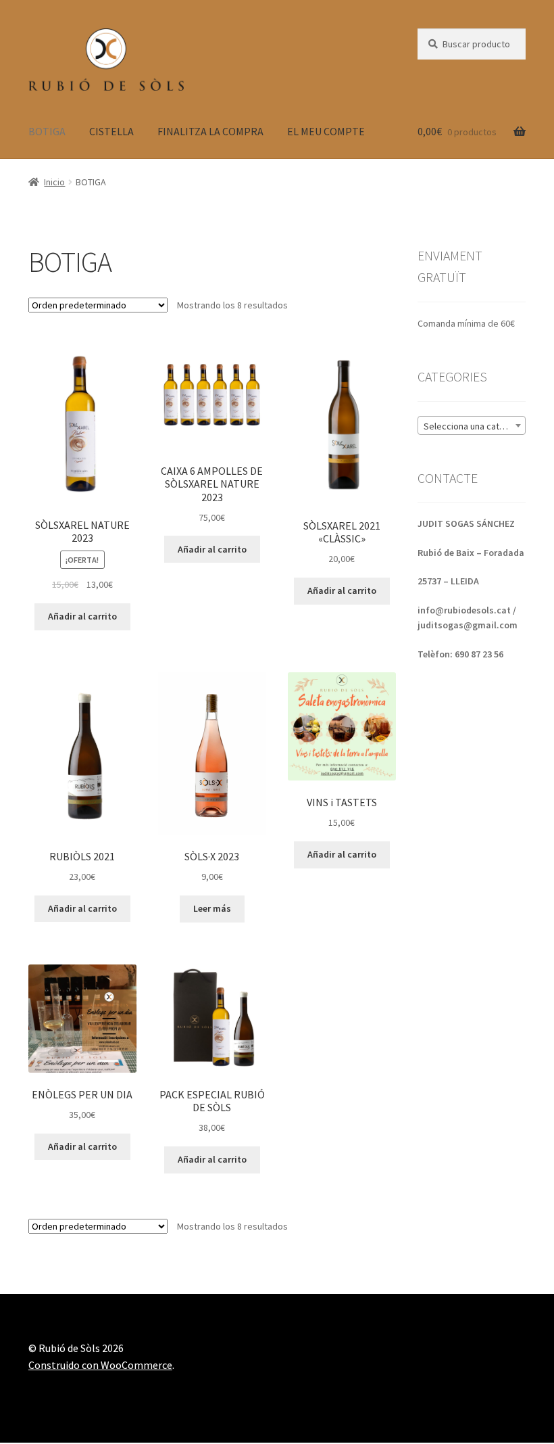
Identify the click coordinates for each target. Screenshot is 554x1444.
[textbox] (471, 426)
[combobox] (472, 425)
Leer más (212, 908)
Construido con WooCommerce (100, 1365)
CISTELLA (111, 131)
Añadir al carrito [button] (82, 616)
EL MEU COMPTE (326, 131)
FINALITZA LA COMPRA (210, 131)
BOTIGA (47, 131)
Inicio (54, 182)
